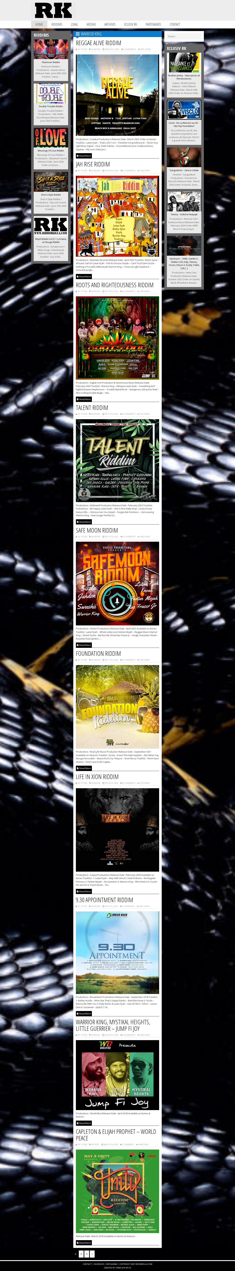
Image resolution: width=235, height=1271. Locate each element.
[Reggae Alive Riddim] (117, 135)
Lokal (74, 24)
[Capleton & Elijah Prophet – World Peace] (117, 1232)
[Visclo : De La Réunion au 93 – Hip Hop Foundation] (184, 118)
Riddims (57, 24)
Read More (85, 155)
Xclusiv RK (130, 24)
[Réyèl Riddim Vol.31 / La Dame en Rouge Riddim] (51, 235)
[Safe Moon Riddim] (117, 624)
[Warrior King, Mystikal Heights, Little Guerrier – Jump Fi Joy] (117, 1109)
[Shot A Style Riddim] (51, 190)
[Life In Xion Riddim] (117, 870)
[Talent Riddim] (117, 501)
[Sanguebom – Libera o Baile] (184, 166)
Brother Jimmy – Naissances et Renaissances (184, 77)
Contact (175, 24)
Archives (110, 24)
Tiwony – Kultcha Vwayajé (184, 214)
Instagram (111, 1264)
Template (120, 1267)
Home (39, 24)
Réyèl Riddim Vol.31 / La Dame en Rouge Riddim (50, 240)
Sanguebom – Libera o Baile (184, 170)
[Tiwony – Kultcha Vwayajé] (184, 210)
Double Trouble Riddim (51, 106)
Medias (91, 24)
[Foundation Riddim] (117, 747)
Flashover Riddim (51, 62)
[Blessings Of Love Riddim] (51, 146)
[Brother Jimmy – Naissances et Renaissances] (184, 71)
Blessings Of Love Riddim (51, 150)
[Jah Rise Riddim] (117, 255)
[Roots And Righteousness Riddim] (117, 378)
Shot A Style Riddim (51, 194)
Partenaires (153, 24)
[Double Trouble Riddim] (51, 102)
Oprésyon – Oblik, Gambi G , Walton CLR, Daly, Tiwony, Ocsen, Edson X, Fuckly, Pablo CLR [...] (184, 263)
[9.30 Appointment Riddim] (117, 993)
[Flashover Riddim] (51, 58)
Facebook (99, 1264)
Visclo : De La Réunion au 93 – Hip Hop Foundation (184, 124)
